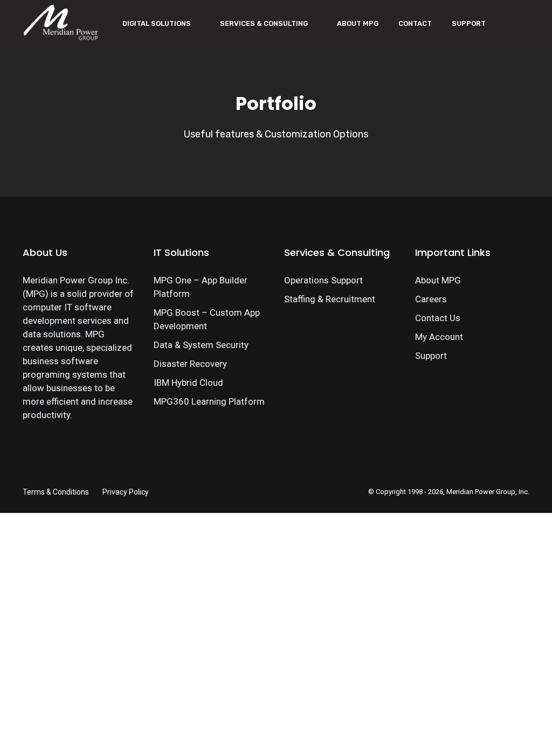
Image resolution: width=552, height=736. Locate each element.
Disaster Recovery (190, 363)
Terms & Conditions (56, 492)
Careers (431, 299)
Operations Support (323, 280)
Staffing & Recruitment (329, 299)
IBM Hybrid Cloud (188, 382)
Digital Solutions (156, 23)
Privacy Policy (125, 492)
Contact (415, 23)
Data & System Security (201, 344)
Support (469, 23)
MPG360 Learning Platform (209, 401)
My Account (439, 336)
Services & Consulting (264, 23)
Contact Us (437, 318)
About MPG (357, 23)
